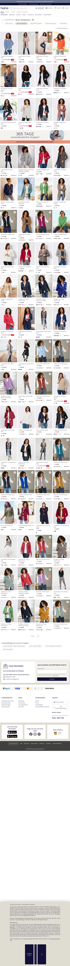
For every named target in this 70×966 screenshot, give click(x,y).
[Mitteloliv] (21, 61)
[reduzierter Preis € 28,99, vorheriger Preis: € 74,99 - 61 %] (43, 449)
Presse (37, 703)
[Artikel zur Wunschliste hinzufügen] (15, 34)
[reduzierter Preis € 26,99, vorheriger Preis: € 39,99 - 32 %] (26, 109)
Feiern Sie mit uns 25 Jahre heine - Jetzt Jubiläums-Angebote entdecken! (35, 1)
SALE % (13, 12)
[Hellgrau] (40, 61)
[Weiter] (38, 636)
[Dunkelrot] (18, 529)
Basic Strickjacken (21, 23)
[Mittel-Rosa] (39, 61)
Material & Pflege (6, 704)
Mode (2, 12)
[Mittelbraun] (3, 207)
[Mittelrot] (57, 92)
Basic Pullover (9, 23)
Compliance (48, 743)
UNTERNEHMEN (40, 698)
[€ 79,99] (43, 512)
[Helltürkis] (1, 597)
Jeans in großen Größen (35, 646)
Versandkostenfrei (23, 704)
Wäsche (18, 14)
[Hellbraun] (22, 61)
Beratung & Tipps (6, 703)
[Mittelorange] (3, 61)
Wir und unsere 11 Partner (16, 906)
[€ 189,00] (26, 156)
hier (43, 914)
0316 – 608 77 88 (58, 718)
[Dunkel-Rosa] (54, 128)
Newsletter (21, 701)
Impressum (41, 743)
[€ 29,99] (8, 109)
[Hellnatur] (36, 61)
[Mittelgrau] (40, 238)
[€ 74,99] (26, 43)
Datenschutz (26, 743)
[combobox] (22, 8)
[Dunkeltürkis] (41, 304)
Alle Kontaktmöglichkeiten (60, 707)
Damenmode (4, 14)
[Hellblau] (1, 61)
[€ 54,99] (26, 286)
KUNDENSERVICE (7, 698)
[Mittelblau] (37, 61)
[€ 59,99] (26, 318)
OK (41, 954)
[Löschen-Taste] (28, 8)
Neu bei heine (21, 703)
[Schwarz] (2, 61)
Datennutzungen (53, 906)
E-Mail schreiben (59, 702)
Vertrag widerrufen (13, 743)
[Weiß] (18, 128)
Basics (13, 19)
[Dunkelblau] (23, 61)
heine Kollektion (47, 14)
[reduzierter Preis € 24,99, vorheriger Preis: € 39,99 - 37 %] (8, 43)
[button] (2, 20)
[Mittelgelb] (3, 238)
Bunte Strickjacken (8, 649)
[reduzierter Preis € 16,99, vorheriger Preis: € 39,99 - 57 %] (8, 75)
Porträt (37, 701)
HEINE (20, 698)
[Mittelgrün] (21, 128)
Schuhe (24, 14)
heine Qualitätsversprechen (42, 706)
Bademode (12, 14)
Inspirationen (38, 14)
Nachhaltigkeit (39, 704)
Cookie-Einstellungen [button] (57, 743)
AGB (21, 743)
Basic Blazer (63, 23)
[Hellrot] (39, 304)
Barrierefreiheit (34, 743)
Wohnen (7, 12)
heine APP (21, 706)
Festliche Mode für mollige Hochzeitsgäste (14, 646)
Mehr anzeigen (55, 675)
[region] (35, 934)
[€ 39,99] (61, 75)
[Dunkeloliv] (37, 434)
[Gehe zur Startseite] (4, 8)
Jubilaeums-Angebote (22, 12)
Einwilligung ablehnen (29, 954)
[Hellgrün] (39, 434)
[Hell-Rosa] (18, 61)
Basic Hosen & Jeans (51, 23)
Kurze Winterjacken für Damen (53, 646)
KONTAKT (55, 698)
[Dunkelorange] (6, 238)
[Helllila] (22, 207)
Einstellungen (35, 954)
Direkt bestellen (6, 706)
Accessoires (30, 14)
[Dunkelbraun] (41, 61)
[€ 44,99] (8, 221)
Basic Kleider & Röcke (35, 23)
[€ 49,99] (43, 43)
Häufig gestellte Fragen (8, 701)
